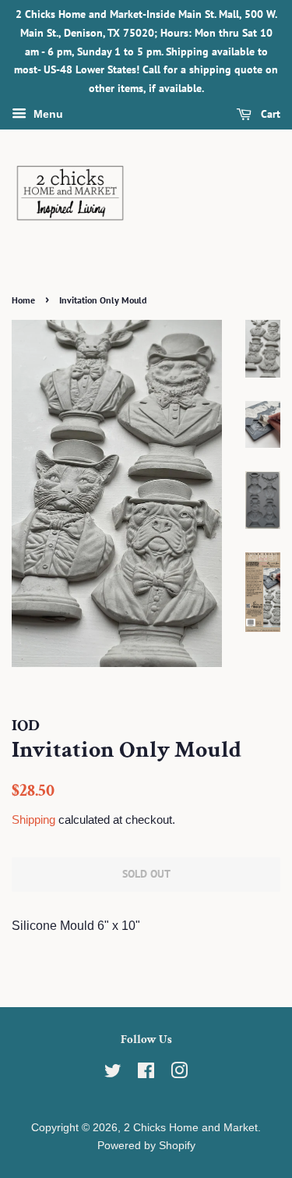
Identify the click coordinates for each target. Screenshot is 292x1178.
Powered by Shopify (146, 1145)
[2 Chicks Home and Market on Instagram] (179, 1074)
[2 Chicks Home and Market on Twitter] (112, 1074)
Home (23, 300)
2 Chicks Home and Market (191, 1128)
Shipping (33, 819)
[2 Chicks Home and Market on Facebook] (146, 1074)
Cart (269, 114)
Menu (46, 114)
